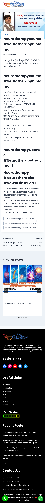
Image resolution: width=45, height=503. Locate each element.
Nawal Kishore (11, 54)
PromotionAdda (22, 500)
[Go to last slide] (6, 290)
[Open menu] (40, 4)
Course (8, 391)
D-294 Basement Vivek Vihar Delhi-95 (19, 489)
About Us (8, 388)
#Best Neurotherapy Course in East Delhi (20, 228)
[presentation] (22, 278)
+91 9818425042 (12, 481)
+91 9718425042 (12, 477)
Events (7, 394)
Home (7, 385)
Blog (5, 34)
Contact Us (9, 404)
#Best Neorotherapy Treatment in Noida (20, 219)
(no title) (6, 463)
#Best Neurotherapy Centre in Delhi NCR (20, 223)
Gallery (7, 401)
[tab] (18, 317)
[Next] (39, 290)
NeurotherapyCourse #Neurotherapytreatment (15, 242)
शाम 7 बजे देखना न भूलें (36, 242)
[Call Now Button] (5, 498)
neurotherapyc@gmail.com (17, 485)
